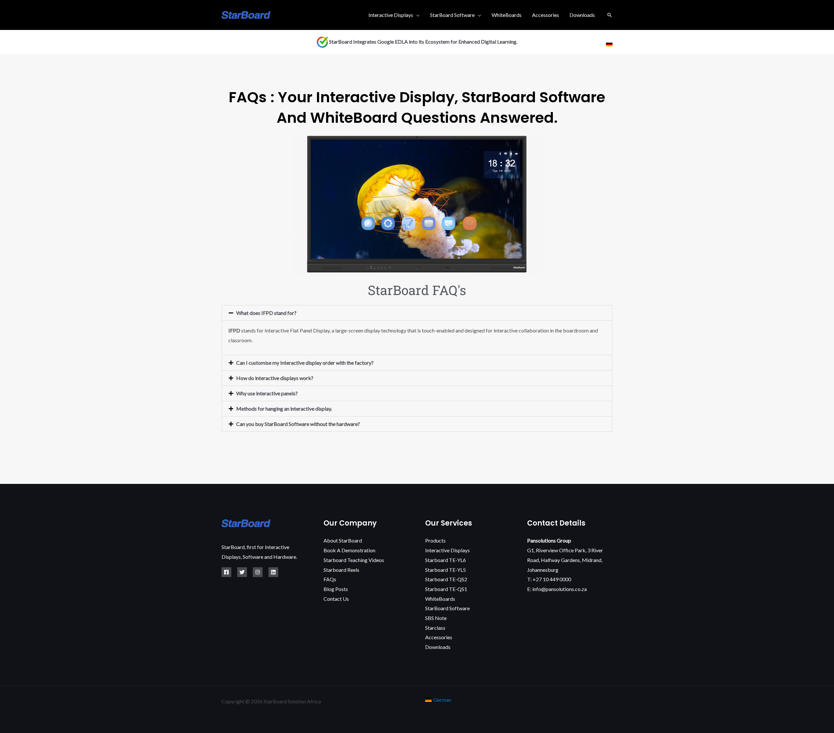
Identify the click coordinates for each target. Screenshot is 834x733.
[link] (609, 44)
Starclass (435, 628)
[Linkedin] (273, 572)
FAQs (330, 579)
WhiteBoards (507, 15)
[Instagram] (258, 572)
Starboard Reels (341, 570)
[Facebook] (226, 572)
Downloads (582, 15)
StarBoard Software (452, 15)
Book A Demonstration (349, 550)
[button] (609, 15)
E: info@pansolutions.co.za (557, 589)
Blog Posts (336, 589)
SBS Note (436, 618)
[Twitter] (242, 572)
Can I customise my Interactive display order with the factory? (305, 362)
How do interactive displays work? (274, 378)
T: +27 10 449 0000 (549, 579)
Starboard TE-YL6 (445, 560)
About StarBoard (343, 540)
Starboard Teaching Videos (354, 560)
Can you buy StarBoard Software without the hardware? (298, 424)
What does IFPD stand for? (266, 313)
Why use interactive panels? (267, 393)
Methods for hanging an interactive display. (284, 408)
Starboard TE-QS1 (446, 589)
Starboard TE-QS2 (446, 579)
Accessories (545, 15)
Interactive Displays (390, 15)
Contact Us (336, 599)
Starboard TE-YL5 (445, 570)
